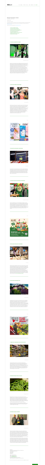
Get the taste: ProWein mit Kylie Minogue (14, 28)
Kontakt (20, 464)
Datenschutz (14, 464)
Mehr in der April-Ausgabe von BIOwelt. (19, 273)
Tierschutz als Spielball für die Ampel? (14, 27)
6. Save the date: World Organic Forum (15, 280)
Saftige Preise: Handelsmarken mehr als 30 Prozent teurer (16, 32)
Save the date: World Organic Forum (14, 31)
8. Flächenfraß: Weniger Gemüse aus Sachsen (16, 375)
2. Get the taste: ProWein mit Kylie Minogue (15, 84)
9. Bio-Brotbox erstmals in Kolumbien (15, 411)
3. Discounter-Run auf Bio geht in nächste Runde (16, 148)
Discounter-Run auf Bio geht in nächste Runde (15, 29)
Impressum (18, 464)
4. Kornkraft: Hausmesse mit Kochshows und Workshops (17, 180)
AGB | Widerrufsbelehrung (10, 464)
